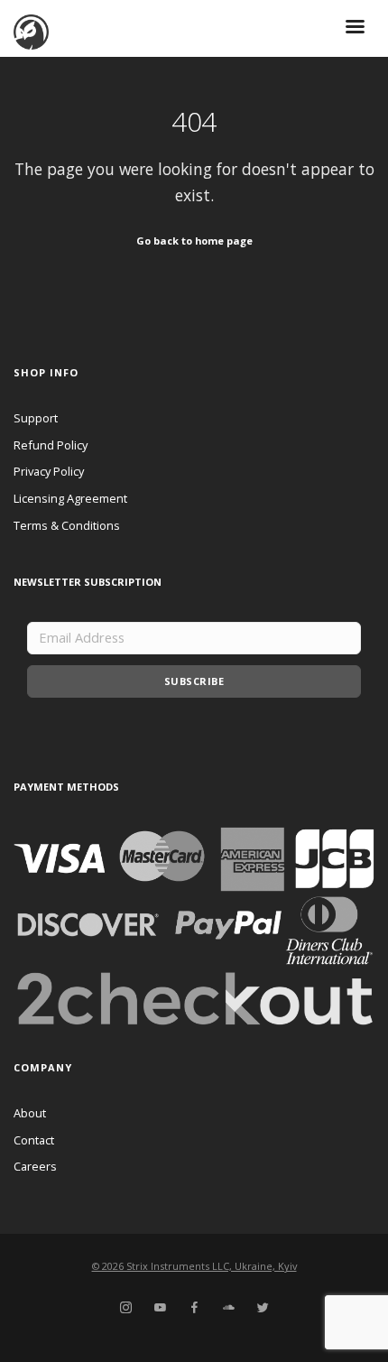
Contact (34, 1140)
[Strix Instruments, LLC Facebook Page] (194, 1308)
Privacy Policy (49, 471)
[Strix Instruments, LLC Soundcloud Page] (228, 1308)
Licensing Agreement (70, 498)
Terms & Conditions (67, 525)
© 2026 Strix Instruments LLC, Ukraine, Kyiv (194, 1266)
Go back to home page (194, 240)
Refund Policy (51, 445)
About (30, 1113)
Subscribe (194, 681)
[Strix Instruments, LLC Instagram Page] (125, 1308)
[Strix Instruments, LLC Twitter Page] (262, 1308)
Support (36, 418)
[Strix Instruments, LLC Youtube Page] (159, 1308)
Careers (35, 1166)
